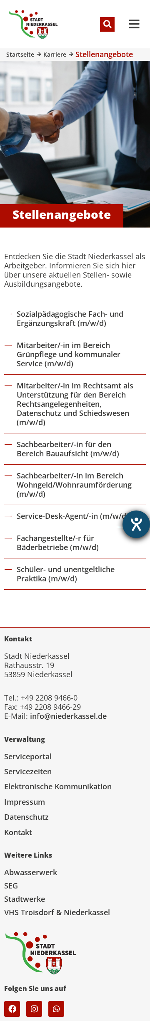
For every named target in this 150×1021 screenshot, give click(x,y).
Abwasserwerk (30, 872)
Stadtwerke (24, 899)
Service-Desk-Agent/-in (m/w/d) (73, 516)
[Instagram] (34, 1009)
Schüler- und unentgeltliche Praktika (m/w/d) (66, 573)
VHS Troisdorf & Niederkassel (57, 912)
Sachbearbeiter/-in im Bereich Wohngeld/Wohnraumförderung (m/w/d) (74, 484)
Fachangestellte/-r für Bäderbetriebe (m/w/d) (58, 542)
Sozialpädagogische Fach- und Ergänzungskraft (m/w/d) (70, 318)
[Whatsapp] (56, 1009)
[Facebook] (12, 1009)
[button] (107, 24)
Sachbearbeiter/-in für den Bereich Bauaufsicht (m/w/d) (68, 448)
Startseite (20, 54)
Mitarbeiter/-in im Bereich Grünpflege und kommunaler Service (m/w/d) (68, 354)
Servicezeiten (28, 771)
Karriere (54, 54)
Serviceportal (28, 756)
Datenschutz (26, 817)
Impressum (24, 802)
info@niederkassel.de (68, 716)
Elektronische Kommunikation (58, 786)
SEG (11, 886)
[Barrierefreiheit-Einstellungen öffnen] (136, 524)
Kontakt (18, 832)
